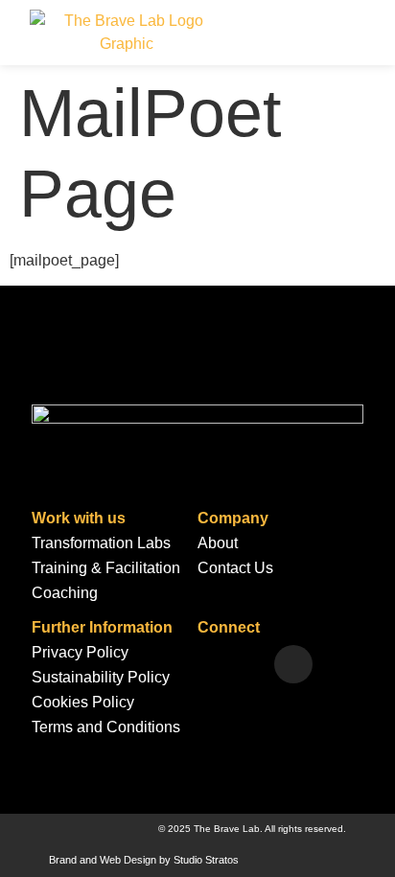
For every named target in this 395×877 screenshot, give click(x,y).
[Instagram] (293, 664)
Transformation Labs (101, 543)
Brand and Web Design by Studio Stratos (144, 859)
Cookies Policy (83, 702)
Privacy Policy (80, 652)
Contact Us (235, 568)
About (218, 543)
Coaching (65, 593)
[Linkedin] (207, 664)
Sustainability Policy (101, 677)
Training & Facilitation (106, 568)
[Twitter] (250, 664)
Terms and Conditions (106, 727)
